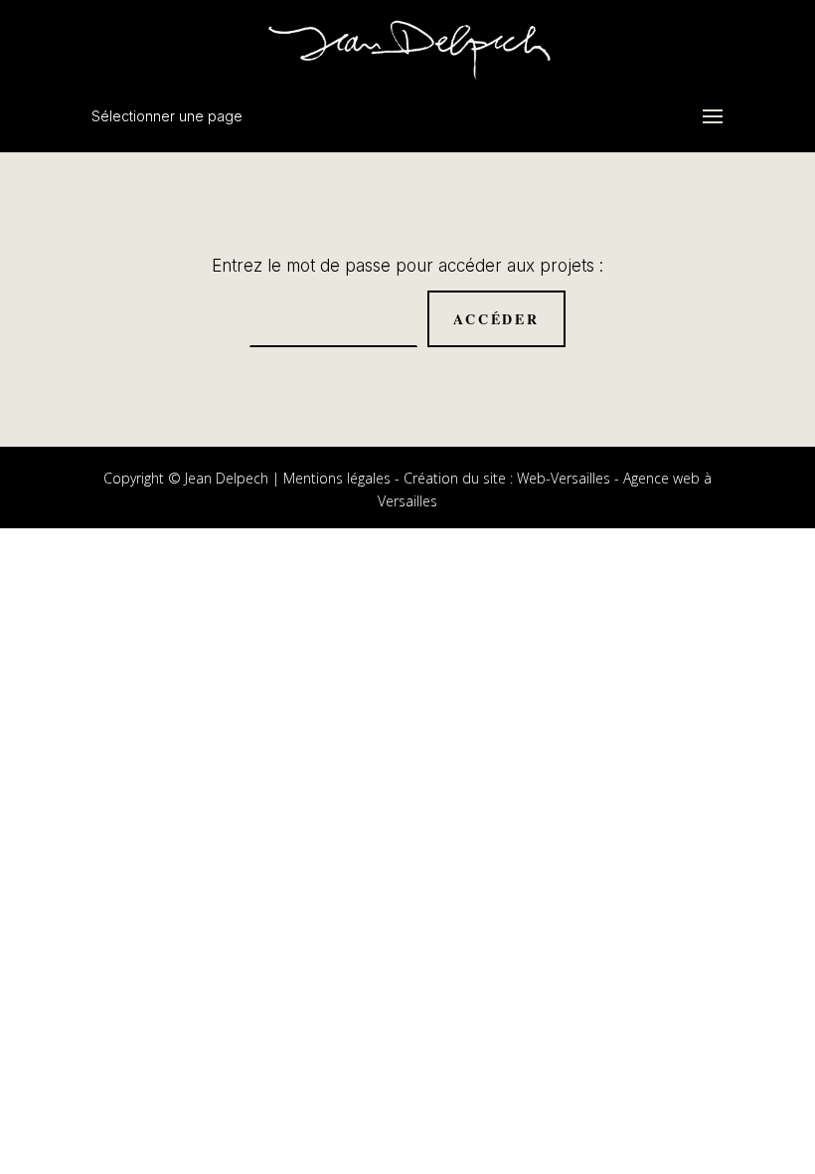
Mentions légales (337, 478)
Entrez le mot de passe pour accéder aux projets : (407, 266)
